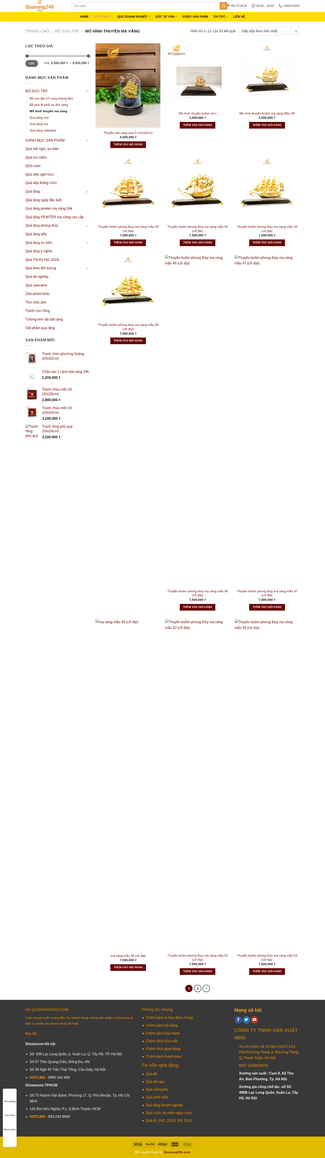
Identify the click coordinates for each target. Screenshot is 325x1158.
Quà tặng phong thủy (41, 225)
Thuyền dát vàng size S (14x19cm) (128, 133)
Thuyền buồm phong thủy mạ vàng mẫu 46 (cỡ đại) (197, 593)
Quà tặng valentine (43, 130)
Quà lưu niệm (36, 157)
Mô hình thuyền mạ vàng (48, 111)
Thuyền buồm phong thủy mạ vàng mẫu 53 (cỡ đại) (267, 957)
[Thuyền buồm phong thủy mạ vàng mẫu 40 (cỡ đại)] (128, 189)
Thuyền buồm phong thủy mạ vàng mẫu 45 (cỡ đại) (128, 327)
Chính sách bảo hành (163, 1033)
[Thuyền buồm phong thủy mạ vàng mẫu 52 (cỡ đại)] (197, 785)
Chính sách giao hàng (163, 1049)
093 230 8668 (59, 1116)
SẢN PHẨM (101, 16)
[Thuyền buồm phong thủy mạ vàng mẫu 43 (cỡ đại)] (267, 189)
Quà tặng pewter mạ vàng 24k (48, 208)
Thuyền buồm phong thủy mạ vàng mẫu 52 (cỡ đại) (197, 957)
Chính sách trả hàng (162, 1025)
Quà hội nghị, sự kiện (42, 149)
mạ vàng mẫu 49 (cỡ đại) (128, 955)
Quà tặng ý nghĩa (38, 251)
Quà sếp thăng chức (41, 183)
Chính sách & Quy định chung (169, 1017)
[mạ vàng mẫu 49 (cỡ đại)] (128, 785)
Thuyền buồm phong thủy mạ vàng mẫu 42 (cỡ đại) (197, 229)
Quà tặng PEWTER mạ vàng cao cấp (54, 217)
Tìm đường (10, 1101)
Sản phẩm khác (37, 294)
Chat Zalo (10, 1115)
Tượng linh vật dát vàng (44, 319)
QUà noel (32, 166)
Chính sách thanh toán (163, 1056)
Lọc (31, 63)
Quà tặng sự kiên (38, 243)
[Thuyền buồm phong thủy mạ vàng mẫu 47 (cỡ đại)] (267, 420)
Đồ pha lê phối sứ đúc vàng (49, 104)
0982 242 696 (59, 1077)
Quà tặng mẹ (39, 124)
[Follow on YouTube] (254, 1020)
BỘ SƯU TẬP (67, 31)
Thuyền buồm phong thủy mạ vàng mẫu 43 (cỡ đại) (267, 229)
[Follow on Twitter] (246, 1020)
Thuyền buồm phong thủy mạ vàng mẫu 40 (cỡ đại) (128, 229)
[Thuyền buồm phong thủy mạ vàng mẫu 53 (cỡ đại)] (267, 785)
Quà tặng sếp (35, 234)
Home (84, 16)
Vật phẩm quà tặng (40, 328)
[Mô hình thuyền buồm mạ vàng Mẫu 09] (267, 75)
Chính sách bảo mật (161, 1041)
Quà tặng (32, 191)
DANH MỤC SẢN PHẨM (45, 140)
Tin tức (219, 16)
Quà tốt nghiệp (36, 277)
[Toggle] (87, 91)
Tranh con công (37, 311)
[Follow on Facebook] (238, 1020)
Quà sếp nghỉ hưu (39, 174)
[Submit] (223, 6)
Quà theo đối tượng (40, 268)
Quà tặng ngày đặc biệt (43, 200)
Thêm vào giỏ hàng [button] (128, 144)
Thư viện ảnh (35, 302)
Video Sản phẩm (195, 16)
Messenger (10, 1129)
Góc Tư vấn (164, 16)
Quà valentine (36, 285)
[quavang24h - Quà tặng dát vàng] (45, 6)
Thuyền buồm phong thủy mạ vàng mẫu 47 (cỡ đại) (267, 593)
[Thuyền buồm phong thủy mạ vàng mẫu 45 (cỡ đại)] (128, 287)
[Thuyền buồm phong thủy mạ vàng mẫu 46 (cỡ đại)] (197, 420)
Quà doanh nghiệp (132, 16)
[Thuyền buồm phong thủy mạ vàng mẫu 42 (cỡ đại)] (197, 189)
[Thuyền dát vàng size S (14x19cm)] (128, 85)
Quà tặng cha (39, 117)
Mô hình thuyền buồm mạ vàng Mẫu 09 (267, 113)
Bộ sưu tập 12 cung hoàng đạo (51, 98)
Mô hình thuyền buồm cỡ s (197, 113)
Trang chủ (37, 31)
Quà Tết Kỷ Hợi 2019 (42, 260)
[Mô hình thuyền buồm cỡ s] (197, 75)
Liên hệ (239, 16)
